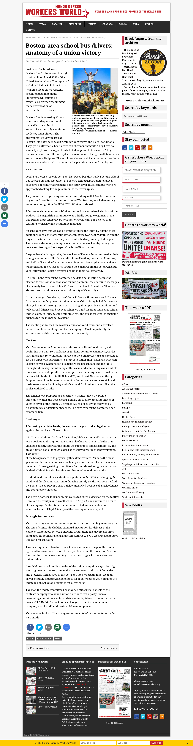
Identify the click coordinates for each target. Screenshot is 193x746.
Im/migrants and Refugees (136, 426)
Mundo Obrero (130, 440)
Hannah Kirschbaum (42, 61)
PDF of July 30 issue (47, 707)
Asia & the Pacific (131, 388)
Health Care (128, 417)
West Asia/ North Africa (134, 478)
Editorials (127, 402)
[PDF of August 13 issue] (31, 683)
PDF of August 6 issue (46, 688)
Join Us (92, 24)
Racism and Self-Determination (138, 449)
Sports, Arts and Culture (135, 459)
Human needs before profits (137, 421)
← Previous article (38, 647)
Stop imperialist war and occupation (141, 464)
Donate (30, 29)
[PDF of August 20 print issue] (31, 673)
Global (125, 412)
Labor (30, 638)
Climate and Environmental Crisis (140, 393)
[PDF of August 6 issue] (31, 693)
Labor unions (44, 638)
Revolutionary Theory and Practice (140, 454)
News (42, 24)
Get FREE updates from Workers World (55, 742)
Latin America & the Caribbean (138, 431)
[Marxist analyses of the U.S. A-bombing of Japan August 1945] (31, 702)
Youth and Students (132, 497)
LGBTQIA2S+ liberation (134, 435)
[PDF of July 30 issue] (31, 712)
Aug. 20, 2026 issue (145, 369)
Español (57, 24)
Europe (126, 407)
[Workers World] (96, 12)
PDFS (136, 24)
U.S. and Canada (130, 473)
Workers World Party (133, 492)
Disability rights (130, 398)
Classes (107, 24)
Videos (149, 24)
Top (124, 468)
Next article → (109, 647)
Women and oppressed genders (138, 483)
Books (123, 24)
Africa (125, 384)
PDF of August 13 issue (46, 679)
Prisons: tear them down (135, 445)
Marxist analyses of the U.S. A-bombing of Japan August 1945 (48, 700)
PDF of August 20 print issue (46, 669)
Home (29, 24)
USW (57, 638)
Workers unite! (130, 487)
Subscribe (75, 24)
